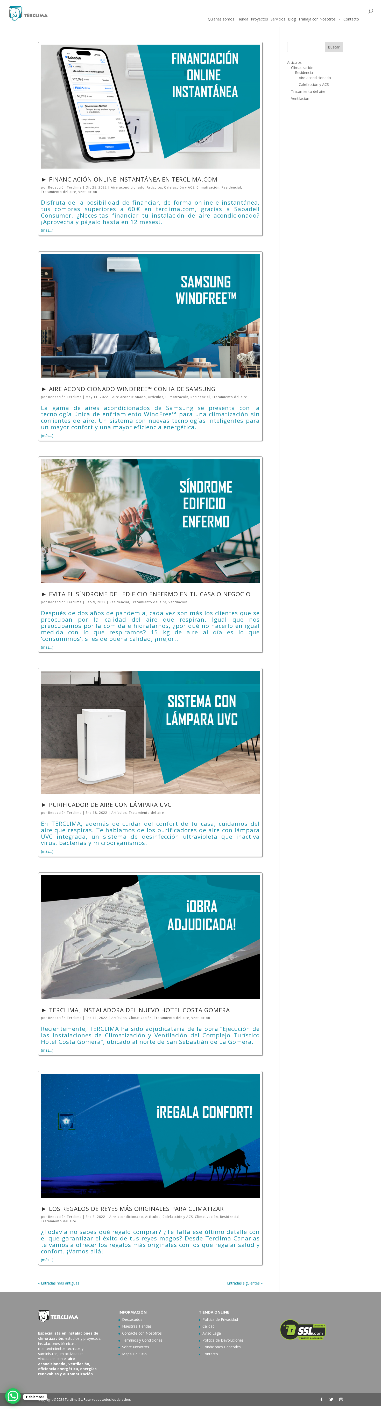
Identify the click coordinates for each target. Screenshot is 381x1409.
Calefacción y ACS (179, 187)
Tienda (242, 19)
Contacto (351, 19)
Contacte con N (135, 1333)
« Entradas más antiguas (58, 1283)
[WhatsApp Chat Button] (13, 1396)
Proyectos (259, 19)
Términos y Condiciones (142, 1340)
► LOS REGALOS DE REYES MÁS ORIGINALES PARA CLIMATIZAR (132, 1209)
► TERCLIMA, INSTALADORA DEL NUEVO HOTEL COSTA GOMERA (135, 1010)
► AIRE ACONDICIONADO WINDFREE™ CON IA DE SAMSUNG (128, 389)
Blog (292, 19)
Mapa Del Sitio (134, 1353)
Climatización (208, 187)
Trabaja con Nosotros (317, 19)
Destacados (132, 1319)
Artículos (154, 187)
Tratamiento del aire (58, 192)
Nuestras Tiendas (137, 1326)
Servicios (278, 19)
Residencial (231, 187)
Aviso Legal (212, 1333)
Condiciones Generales (221, 1346)
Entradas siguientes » (245, 1283)
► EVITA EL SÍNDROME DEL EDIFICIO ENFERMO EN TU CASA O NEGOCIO (146, 594)
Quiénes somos (221, 19)
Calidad (208, 1326)
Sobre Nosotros (135, 1346)
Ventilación (87, 192)
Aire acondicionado (128, 187)
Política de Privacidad (220, 1319)
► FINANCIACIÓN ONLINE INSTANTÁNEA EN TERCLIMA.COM (129, 179)
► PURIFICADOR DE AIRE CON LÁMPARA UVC (106, 805)
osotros (155, 1333)
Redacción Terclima (65, 187)
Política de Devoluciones (223, 1340)
